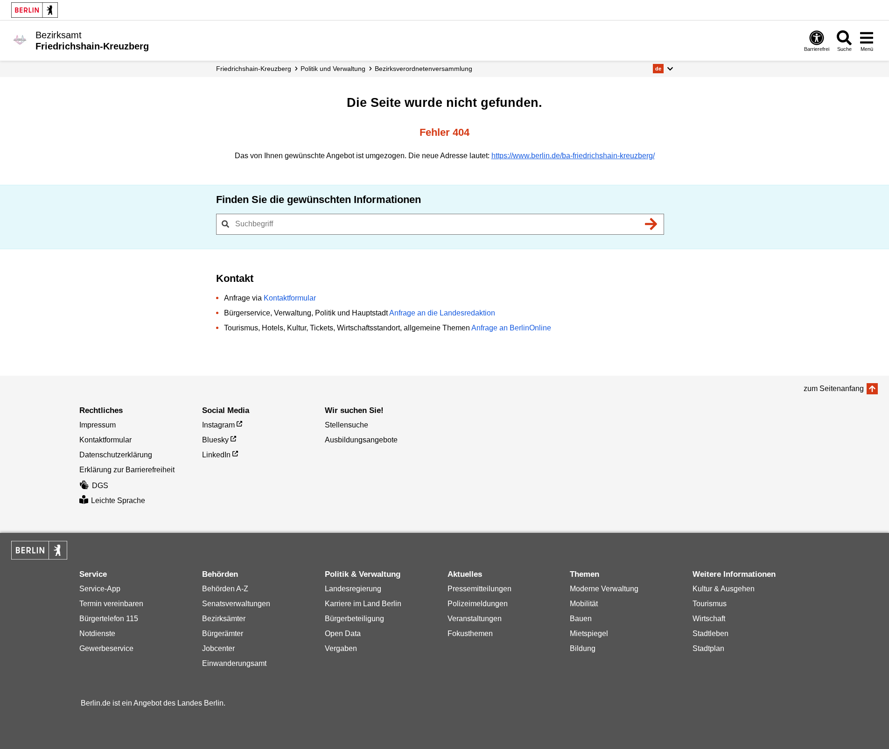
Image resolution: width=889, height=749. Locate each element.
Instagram (218, 425)
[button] (663, 68)
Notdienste (97, 633)
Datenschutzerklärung (115, 455)
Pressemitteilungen (479, 589)
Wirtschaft (709, 619)
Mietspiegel (589, 633)
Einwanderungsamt (234, 663)
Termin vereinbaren (111, 604)
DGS (100, 486)
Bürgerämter (222, 633)
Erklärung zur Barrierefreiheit (127, 470)
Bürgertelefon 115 (108, 619)
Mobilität (584, 604)
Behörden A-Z (225, 589)
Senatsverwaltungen (236, 604)
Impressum (97, 425)
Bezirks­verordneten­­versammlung (423, 68)
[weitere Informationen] (19, 40)
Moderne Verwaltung (604, 589)
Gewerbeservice (106, 648)
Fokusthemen (470, 633)
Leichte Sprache (118, 500)
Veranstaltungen (475, 619)
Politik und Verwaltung (333, 68)
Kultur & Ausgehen (724, 589)
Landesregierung (353, 589)
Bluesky (215, 440)
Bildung (582, 648)
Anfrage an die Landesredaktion (442, 313)
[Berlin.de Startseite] (34, 10)
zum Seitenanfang (834, 388)
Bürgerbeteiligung (354, 619)
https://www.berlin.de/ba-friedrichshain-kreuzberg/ (573, 156)
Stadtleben (710, 633)
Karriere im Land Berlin (363, 604)
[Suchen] (651, 224)
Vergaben (341, 648)
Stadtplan (708, 648)
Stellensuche (346, 425)
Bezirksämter (223, 619)
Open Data (343, 633)
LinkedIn (216, 455)
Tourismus (710, 604)
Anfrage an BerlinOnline (511, 328)
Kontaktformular (290, 298)
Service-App (99, 589)
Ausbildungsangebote (361, 440)
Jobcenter (218, 648)
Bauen (581, 619)
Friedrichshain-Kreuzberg (253, 68)
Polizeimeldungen (478, 604)
